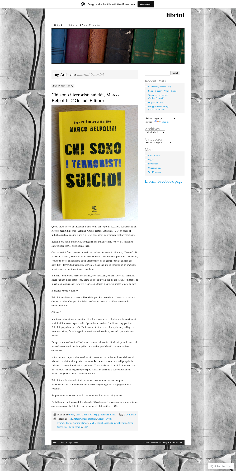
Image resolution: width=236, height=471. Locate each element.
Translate (165, 121)
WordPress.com (154, 172)
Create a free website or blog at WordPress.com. (163, 442)
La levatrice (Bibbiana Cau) (159, 86)
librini (175, 15)
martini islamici (80, 422)
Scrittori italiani (108, 414)
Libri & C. (87, 414)
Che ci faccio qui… (84, 24)
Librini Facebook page (163, 181)
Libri (78, 414)
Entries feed (153, 163)
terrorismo (62, 426)
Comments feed (154, 167)
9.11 (70, 418)
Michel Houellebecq (99, 422)
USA (86, 426)
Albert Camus (80, 418)
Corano (101, 418)
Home (58, 24)
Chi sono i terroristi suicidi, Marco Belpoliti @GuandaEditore (85, 97)
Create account (154, 155)
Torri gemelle (75, 426)
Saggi (96, 414)
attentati (92, 418)
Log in (151, 159)
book (71, 414)
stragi (130, 422)
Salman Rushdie (118, 422)
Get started (145, 4)
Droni (109, 418)
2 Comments (130, 414)
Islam (68, 422)
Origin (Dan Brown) (156, 102)
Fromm (61, 422)
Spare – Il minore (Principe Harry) (162, 90)
